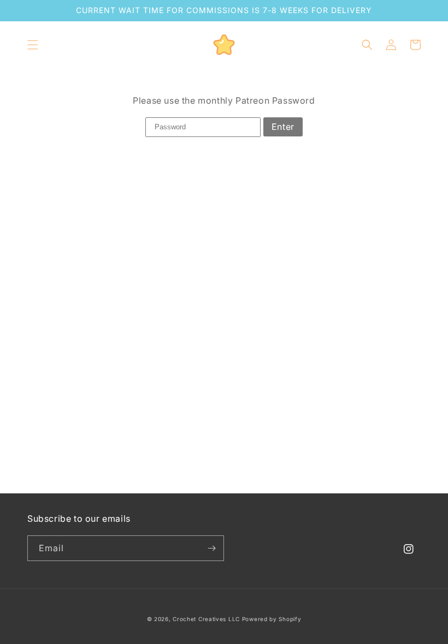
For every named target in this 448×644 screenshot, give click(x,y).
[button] (33, 45)
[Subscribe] (211, 548)
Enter (283, 126)
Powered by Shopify (272, 619)
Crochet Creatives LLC (206, 619)
